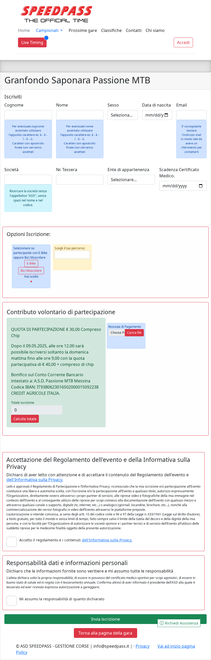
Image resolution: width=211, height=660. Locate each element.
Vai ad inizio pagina (176, 646)
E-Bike (31, 263)
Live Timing (32, 42)
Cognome (13, 105)
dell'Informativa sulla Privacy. (34, 479)
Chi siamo (155, 30)
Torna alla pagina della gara (105, 633)
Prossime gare (83, 30)
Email (181, 105)
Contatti (134, 30)
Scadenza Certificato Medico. (179, 173)
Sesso (113, 105)
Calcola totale (25, 418)
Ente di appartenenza (128, 169)
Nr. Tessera (66, 169)
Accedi (183, 42)
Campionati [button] (47, 30)
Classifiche (111, 30)
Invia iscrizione (105, 619)
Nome (62, 105)
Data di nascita (156, 105)
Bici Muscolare (31, 270)
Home (24, 30)
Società (11, 169)
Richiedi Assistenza (181, 623)
